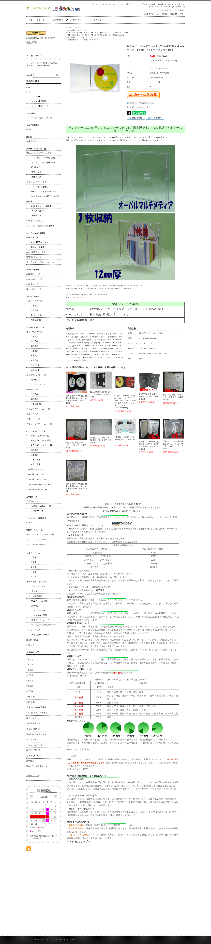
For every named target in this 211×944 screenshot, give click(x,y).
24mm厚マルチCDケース (37, 489)
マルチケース (32, 414)
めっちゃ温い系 (33, 729)
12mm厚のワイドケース (77, 30)
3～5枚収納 (36, 315)
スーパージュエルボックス (175, 4)
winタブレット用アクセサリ (43, 191)
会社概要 (31, 42)
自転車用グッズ (33, 723)
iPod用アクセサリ (34, 221)
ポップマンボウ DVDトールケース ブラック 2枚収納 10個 (149, 396)
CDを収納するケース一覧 (77, 32)
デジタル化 (31, 739)
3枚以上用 (35, 459)
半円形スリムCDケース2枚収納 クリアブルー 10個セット (125, 439)
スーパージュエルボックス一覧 (40, 534)
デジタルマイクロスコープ (43, 625)
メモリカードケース (40, 635)
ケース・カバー (38, 211)
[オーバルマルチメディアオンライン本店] (53, 10)
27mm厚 (152, 4)
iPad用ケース (32, 284)
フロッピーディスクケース (38, 539)
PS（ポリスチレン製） (99, 32)
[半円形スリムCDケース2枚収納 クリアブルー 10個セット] (125, 426)
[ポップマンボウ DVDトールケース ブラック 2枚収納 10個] (149, 381)
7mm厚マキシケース (35, 469)
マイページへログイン (163, 10)
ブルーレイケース (34, 301)
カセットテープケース (36, 544)
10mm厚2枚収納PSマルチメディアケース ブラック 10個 (100, 394)
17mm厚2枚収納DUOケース (38, 484)
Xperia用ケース (33, 274)
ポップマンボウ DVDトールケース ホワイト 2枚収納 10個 (173, 397)
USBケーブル (32, 237)
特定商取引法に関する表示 (65, 939)
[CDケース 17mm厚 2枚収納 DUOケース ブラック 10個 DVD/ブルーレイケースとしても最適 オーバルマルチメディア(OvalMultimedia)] (125, 382)
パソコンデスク (38, 610)
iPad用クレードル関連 (41, 206)
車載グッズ (36, 177)
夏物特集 (35, 606)
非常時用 (30, 761)
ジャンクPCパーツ (39, 106)
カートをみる (180, 10)
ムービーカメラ (38, 586)
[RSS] (28, 849)
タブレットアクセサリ (36, 182)
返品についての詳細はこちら (142, 103)
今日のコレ (31, 129)
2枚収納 (34, 310)
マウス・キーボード (40, 620)
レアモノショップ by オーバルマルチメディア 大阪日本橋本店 (42, 64)
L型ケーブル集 (37, 247)
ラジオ (34, 591)
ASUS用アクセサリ (40, 187)
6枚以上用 (35, 464)
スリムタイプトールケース (38, 409)
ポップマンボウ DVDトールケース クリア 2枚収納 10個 (76, 445)
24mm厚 (160, 4)
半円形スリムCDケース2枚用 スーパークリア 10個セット (100, 440)
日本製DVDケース (39, 511)
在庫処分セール (33, 141)
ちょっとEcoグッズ (35, 755)
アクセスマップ (33, 55)
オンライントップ (37, 20)
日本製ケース (73, 40)
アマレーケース (33, 419)
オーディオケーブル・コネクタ (40, 262)
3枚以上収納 (36, 404)
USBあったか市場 (39, 601)
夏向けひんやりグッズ (36, 734)
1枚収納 (34, 305)
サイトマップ (96, 20)
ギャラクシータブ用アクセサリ (45, 196)
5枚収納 (29, 680)
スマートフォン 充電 (120, 4)
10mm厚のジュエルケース (78, 37)
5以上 (33, 576)
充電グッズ (36, 172)
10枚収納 (35, 365)
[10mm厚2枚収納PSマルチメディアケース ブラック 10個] (101, 380)
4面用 (33, 572)
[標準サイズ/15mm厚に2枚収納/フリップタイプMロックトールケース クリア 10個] (173, 429)
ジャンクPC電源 (38, 101)
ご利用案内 (58, 20)
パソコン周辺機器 (34, 596)
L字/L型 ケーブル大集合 (36, 712)
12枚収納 (35, 370)
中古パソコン (32, 92)
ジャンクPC (36, 96)
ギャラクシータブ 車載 (138, 4)
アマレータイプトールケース (39, 424)
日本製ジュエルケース (90, 40)
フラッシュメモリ (34, 745)
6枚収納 (34, 355)
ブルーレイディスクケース (101, 4)
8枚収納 (34, 360)
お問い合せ (76, 20)
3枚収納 (34, 346)
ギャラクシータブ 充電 (158, 7)
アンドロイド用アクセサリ (43, 162)
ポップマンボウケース (36, 375)
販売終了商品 (32, 640)
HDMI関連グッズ (33, 257)
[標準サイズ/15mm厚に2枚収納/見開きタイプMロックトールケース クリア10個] (76, 470)
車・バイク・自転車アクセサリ (40, 226)
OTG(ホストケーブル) (176, 7)
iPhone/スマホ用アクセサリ (38, 153)
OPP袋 (29, 522)
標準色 (34, 379)
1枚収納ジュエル (118, 35)
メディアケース (33, 630)
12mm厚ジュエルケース (120, 32)
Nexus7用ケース (33, 289)
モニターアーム (33, 553)
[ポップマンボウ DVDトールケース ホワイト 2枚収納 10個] (173, 382)
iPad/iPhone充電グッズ (36, 766)
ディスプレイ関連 (39, 615)
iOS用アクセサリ (38, 167)
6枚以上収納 (36, 320)
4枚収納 (34, 351)
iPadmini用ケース (34, 279)
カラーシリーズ (38, 384)
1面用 (33, 557)
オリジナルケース (34, 332)
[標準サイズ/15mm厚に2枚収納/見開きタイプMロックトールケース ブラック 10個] (76, 382)
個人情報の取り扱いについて (40, 939)
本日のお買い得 (33, 750)
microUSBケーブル (39, 242)
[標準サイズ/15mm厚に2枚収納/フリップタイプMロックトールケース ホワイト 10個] (149, 429)
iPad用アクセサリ (34, 201)
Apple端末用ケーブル (35, 252)
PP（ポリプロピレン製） (42, 445)
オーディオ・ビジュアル (37, 582)
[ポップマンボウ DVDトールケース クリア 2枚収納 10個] (76, 429)
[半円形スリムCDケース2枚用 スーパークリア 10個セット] (101, 427)
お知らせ (30, 645)
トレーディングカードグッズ (39, 118)
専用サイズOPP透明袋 (36, 707)
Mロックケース (33, 389)
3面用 (33, 567)
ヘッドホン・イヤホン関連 (43, 158)
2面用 (33, 562)
